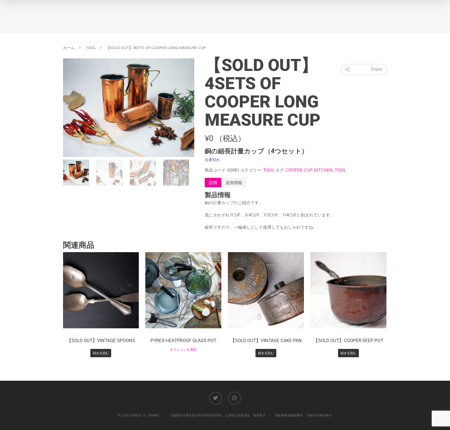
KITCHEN (323, 170)
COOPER (294, 170)
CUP (308, 170)
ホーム (69, 47)
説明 (213, 182)
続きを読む (101, 353)
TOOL (90, 47)
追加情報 (234, 182)
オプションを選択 (183, 350)
